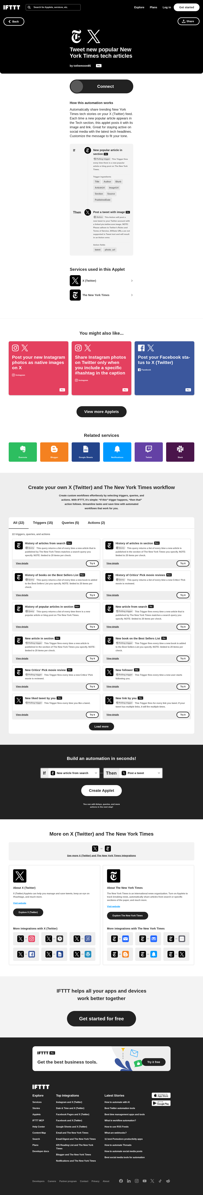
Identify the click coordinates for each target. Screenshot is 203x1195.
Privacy (95, 1181)
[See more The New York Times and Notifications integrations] (148, 954)
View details (22, 563)
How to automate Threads (118, 1145)
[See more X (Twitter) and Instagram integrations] (26, 938)
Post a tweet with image (109, 212)
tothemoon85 (82, 65)
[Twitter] (152, 1181)
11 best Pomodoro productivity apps (124, 1139)
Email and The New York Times (72, 1133)
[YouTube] (144, 1181)
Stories (36, 1108)
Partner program (68, 1181)
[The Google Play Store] (161, 1103)
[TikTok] (160, 1181)
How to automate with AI (117, 1102)
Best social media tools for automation (125, 1157)
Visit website (19, 903)
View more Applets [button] (101, 412)
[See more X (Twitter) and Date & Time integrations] (54, 938)
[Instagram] (136, 1181)
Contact (84, 1181)
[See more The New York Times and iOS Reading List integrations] (176, 938)
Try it (92, 563)
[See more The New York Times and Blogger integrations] (120, 954)
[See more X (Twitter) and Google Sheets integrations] (54, 954)
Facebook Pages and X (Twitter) (72, 1114)
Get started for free (101, 1018)
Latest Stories (114, 1095)
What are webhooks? (116, 1133)
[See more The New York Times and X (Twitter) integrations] (176, 954)
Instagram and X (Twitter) (69, 1102)
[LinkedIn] (128, 1181)
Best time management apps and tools (125, 1114)
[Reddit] (168, 1181)
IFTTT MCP (38, 1120)
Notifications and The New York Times (76, 1161)
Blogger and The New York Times (73, 1154)
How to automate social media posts (123, 1151)
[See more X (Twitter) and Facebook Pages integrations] (82, 938)
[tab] (19, 523)
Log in (167, 7)
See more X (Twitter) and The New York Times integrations (101, 855)
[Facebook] (120, 1181)
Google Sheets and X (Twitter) (71, 1127)
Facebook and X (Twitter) (69, 1120)
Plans (153, 7)
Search (36, 1139)
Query (31, 548)
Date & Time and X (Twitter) (70, 1108)
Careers (52, 1181)
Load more (101, 726)
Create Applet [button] (101, 790)
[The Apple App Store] (161, 1096)
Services (37, 1102)
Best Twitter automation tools (120, 1108)
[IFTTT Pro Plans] (99, 66)
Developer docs (40, 1151)
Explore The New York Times (128, 915)
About (106, 1181)
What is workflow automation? (120, 1120)
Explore (139, 7)
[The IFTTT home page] (11, 7)
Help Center (38, 1127)
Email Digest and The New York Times (76, 1139)
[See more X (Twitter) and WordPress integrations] (82, 954)
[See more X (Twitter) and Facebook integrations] (26, 954)
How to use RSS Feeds (117, 1127)
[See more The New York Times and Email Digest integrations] (148, 938)
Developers (38, 1181)
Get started (186, 7)
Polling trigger (125, 611)
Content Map (39, 1133)
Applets (36, 1114)
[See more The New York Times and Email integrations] (120, 938)
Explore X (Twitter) (28, 912)
